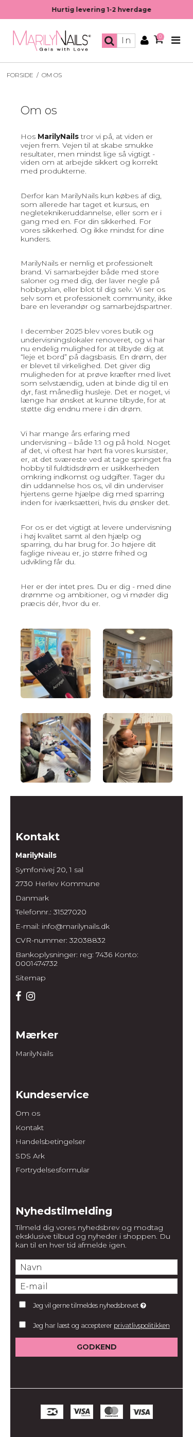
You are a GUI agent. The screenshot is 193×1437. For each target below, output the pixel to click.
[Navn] (96, 1266)
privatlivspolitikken (142, 1325)
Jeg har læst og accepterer (101, 1325)
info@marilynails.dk (76, 926)
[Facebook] (18, 996)
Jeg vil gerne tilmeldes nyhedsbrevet (96, 1303)
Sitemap (30, 977)
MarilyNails (34, 1053)
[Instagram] (30, 996)
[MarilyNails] (52, 40)
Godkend (97, 1347)
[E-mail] (96, 1285)
